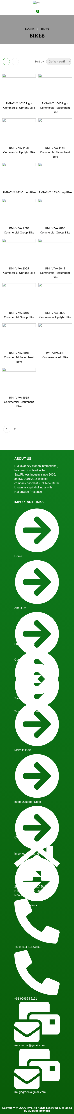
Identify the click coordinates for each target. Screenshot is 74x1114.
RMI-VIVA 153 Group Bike (55, 192)
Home (29, 29)
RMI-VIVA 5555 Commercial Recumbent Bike (19, 402)
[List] (15, 61)
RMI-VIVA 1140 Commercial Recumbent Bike (55, 152)
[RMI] (37, 3)
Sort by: (40, 61)
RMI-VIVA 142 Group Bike (19, 192)
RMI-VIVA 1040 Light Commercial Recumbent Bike (55, 108)
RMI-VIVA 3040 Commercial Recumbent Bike (19, 357)
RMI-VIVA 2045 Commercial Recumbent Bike (55, 273)
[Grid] (6, 61)
